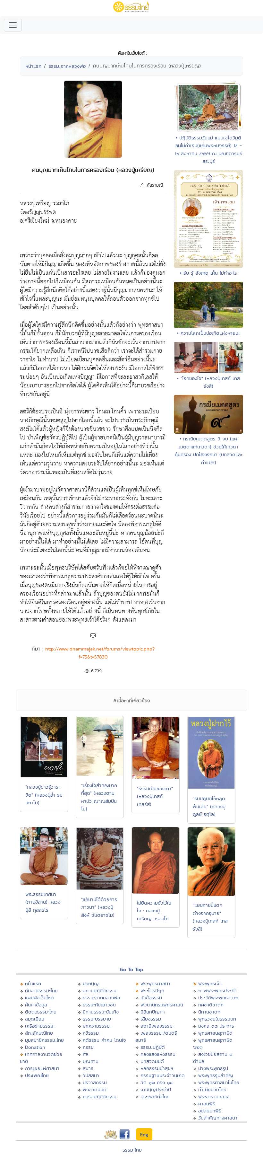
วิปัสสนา (91, 1075)
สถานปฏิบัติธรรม (99, 990)
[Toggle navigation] (13, 25)
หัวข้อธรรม (151, 997)
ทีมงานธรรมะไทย (41, 990)
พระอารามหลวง (213, 1096)
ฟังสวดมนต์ (94, 1089)
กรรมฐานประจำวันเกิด (162, 1075)
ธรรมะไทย (132, 1149)
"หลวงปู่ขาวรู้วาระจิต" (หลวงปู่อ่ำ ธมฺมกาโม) (44, 794)
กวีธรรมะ (91, 1033)
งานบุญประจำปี (155, 1089)
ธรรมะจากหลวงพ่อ (67, 66)
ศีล (86, 1054)
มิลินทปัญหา (152, 1011)
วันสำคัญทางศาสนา (217, 1117)
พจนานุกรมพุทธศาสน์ (161, 1004)
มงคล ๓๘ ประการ (216, 1025)
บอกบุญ (91, 983)
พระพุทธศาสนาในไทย (218, 1082)
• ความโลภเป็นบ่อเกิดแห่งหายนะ (208, 333)
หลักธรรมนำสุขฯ (156, 1068)
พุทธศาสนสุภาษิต (215, 1033)
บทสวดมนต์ (152, 1061)
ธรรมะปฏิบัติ (152, 1047)
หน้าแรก (33, 66)
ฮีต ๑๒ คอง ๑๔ (156, 1082)
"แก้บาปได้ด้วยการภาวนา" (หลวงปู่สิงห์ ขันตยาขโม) (99, 907)
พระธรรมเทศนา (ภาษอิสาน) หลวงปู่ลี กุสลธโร (42, 902)
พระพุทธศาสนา (155, 983)
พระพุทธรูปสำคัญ (215, 1075)
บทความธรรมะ (97, 1025)
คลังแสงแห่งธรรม (157, 1054)
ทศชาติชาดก (211, 1004)
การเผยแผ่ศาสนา (42, 1068)
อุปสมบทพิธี (209, 1110)
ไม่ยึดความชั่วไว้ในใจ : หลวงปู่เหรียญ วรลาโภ (154, 910)
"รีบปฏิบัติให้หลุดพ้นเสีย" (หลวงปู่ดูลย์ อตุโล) (209, 806)
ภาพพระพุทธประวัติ (217, 990)
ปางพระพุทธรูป (213, 1068)
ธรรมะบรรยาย (97, 1018)
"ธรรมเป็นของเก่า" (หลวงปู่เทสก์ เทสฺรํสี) (155, 796)
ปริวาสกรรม (95, 1082)
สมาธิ (88, 1068)
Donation (35, 1047)
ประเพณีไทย (37, 1075)
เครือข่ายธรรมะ (40, 1025)
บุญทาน (90, 1061)
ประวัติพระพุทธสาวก (218, 997)
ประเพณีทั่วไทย (155, 1096)
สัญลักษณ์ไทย (39, 1033)
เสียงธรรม (150, 1018)
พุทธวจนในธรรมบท (217, 1018)
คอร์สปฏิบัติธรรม (99, 1096)
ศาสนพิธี (206, 1103)
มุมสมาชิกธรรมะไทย (44, 1040)
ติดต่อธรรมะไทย (40, 1011)
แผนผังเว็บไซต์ (39, 997)
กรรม (88, 1047)
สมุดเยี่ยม (34, 1018)
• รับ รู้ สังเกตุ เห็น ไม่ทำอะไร (208, 273)
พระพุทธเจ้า (210, 983)
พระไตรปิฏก (152, 990)
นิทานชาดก (209, 1011)
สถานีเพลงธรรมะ (157, 1025)
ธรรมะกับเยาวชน (99, 1004)
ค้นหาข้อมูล (36, 1004)
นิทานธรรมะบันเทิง (101, 1011)
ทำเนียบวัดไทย (212, 1089)
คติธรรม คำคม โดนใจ (104, 1040)
